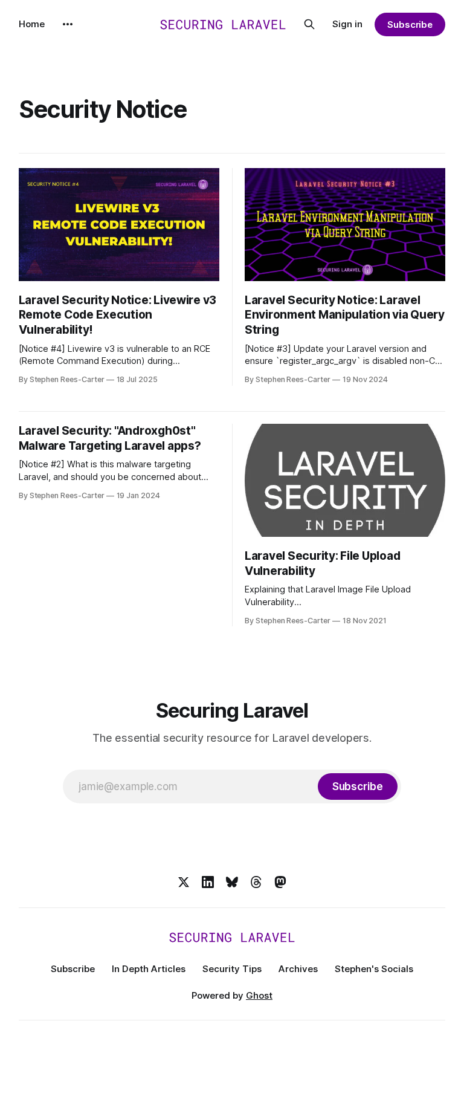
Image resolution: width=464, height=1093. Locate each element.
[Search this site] (309, 24)
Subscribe (410, 24)
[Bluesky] (232, 882)
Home (32, 24)
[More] (67, 24)
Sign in (347, 24)
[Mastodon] (280, 882)
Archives (298, 969)
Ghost (259, 995)
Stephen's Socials (374, 969)
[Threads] (256, 882)
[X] (184, 882)
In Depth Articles (148, 969)
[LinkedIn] (208, 882)
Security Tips (232, 969)
